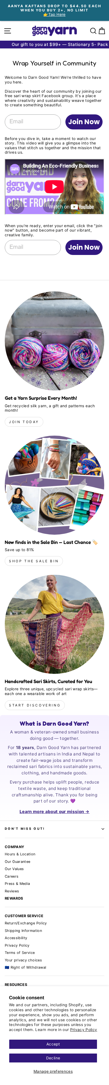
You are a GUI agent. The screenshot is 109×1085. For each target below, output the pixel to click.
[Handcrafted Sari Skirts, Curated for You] (54, 624)
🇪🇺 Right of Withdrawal (25, 967)
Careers (11, 876)
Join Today (24, 422)
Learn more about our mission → (54, 811)
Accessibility (16, 938)
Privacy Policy (83, 1029)
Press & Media (17, 884)
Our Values (14, 869)
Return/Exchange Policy (26, 923)
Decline (53, 1058)
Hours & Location (20, 854)
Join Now (84, 121)
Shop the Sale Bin (34, 561)
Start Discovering (35, 705)
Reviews (12, 891)
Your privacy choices (23, 960)
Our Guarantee (17, 862)
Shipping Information (23, 931)
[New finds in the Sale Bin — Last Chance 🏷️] (54, 485)
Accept (53, 1044)
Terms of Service (20, 953)
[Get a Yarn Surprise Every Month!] (54, 341)
